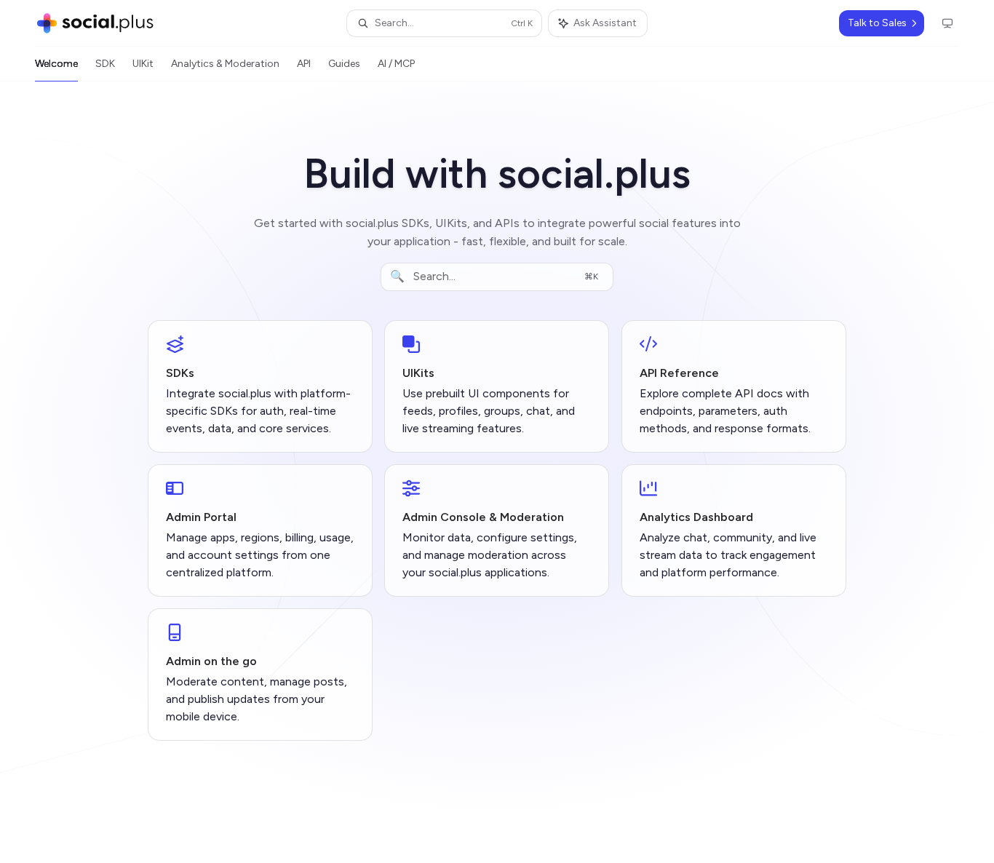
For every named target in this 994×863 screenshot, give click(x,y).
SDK (105, 63)
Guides (344, 63)
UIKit (143, 63)
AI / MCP (396, 63)
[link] (260, 386)
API (304, 63)
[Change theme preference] (947, 23)
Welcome (56, 63)
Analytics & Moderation (225, 63)
